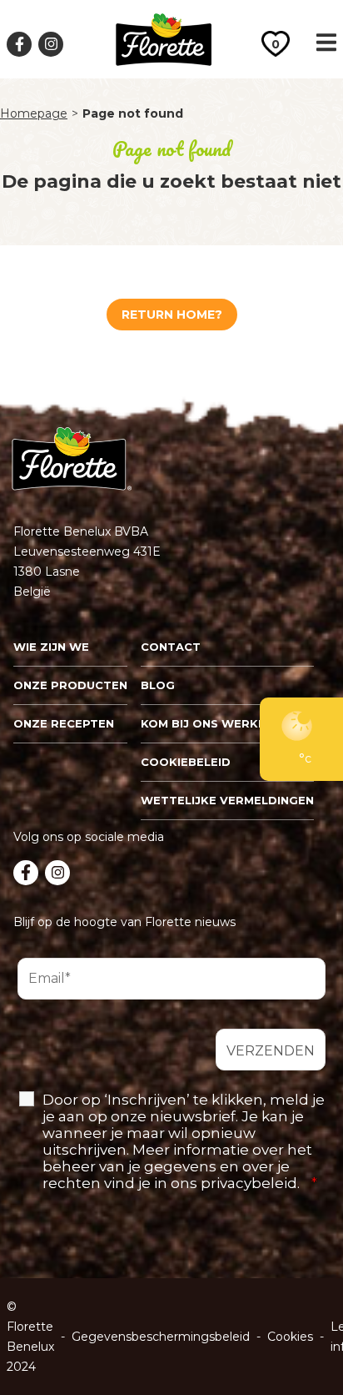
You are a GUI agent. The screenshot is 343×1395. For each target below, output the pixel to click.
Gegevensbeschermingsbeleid (161, 1336)
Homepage (33, 113)
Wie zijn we (51, 646)
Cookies (290, 1336)
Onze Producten (70, 685)
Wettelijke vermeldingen (227, 800)
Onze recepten (63, 723)
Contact (171, 646)
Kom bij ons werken (207, 723)
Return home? (172, 314)
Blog (158, 685)
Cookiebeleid (186, 761)
